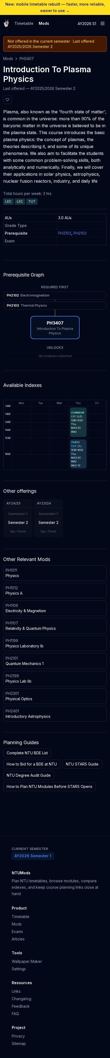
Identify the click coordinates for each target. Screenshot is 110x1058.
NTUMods (21, 873)
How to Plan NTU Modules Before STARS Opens (49, 786)
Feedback (21, 1006)
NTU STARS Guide (82, 764)
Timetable (23, 23)
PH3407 (26, 58)
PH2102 (64, 233)
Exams (17, 931)
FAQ (15, 1013)
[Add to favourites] (7, 99)
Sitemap (19, 1043)
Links (16, 991)
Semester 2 (18, 522)
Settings (19, 969)
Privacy (18, 1036)
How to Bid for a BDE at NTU (32, 764)
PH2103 (80, 233)
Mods (44, 23)
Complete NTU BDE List (27, 753)
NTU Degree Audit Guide (29, 775)
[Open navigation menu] (102, 23)
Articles (18, 939)
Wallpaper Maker (27, 961)
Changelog (21, 998)
